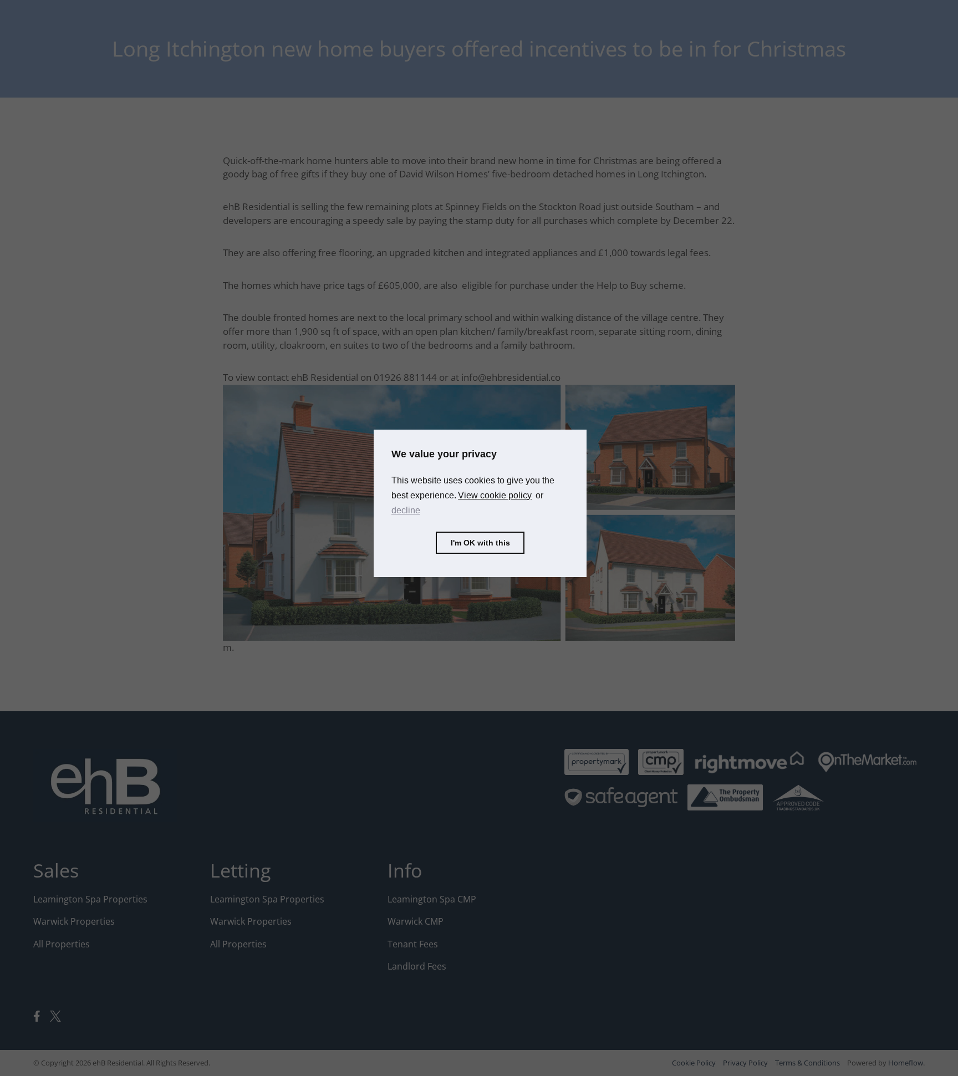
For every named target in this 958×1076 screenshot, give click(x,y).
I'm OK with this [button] (480, 542)
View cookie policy (495, 495)
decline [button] (405, 510)
